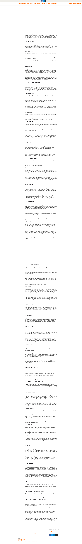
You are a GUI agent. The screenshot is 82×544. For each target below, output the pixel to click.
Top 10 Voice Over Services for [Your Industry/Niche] (38, 477)
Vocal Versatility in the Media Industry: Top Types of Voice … (34, 310)
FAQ (46, 3)
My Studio (38, 3)
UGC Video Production (54, 3)
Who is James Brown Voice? (22, 3)
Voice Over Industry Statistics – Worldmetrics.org (47, 271)
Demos (28, 3)
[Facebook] (42, 1)
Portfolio (31, 3)
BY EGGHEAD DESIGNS (35, 541)
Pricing (35, 3)
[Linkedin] (44, 1)
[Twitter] (43, 1)
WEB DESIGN (28, 541)
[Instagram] (45, 1)
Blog (49, 3)
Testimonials (43, 3)
